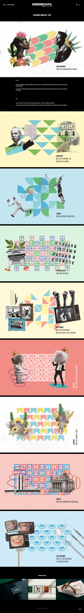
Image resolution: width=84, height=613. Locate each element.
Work (4, 4)
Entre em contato (10, 4)
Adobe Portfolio (44, 608)
